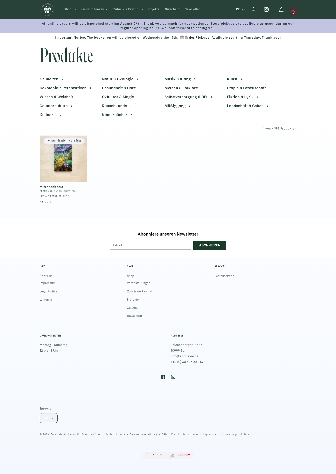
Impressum (48, 283)
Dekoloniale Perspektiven (63, 88)
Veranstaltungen (138, 283)
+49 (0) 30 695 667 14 (187, 362)
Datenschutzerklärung (143, 434)
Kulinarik (48, 114)
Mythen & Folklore (181, 88)
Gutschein (134, 308)
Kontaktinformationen (185, 434)
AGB (164, 434)
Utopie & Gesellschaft (246, 88)
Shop (130, 276)
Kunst (232, 79)
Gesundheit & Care (119, 88)
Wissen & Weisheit (56, 97)
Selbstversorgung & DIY (185, 97)
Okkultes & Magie (118, 97)
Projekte (133, 299)
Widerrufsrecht (115, 434)
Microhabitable (51, 187)
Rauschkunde (114, 105)
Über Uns (46, 276)
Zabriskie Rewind (139, 291)
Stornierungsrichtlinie (235, 434)
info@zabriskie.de (184, 356)
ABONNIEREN (209, 245)
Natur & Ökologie (117, 79)
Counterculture (54, 105)
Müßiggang (175, 105)
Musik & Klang (177, 79)
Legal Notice (49, 291)
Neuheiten (49, 79)
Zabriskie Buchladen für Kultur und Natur (76, 434)
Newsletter (134, 316)
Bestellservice (224, 276)
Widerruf (46, 299)
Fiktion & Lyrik (240, 97)
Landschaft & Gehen (245, 105)
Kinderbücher (114, 114)
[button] (70, 10)
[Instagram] (266, 9)
